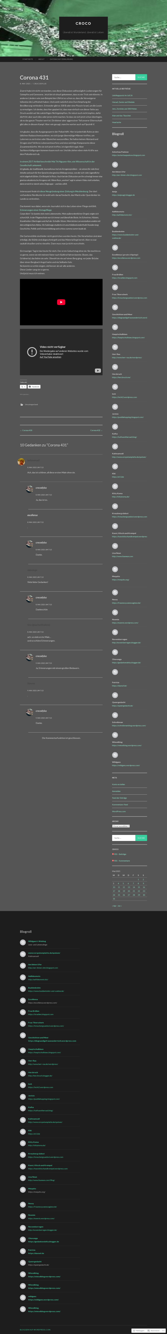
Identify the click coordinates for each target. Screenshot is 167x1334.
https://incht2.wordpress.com (124, 397)
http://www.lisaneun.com (122, 556)
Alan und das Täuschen (121, 115)
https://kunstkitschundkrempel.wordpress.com (131, 536)
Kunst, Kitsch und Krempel (40, 1165)
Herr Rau (32, 1060)
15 (139, 887)
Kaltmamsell (34, 1119)
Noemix (31, 1215)
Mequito (32, 1188)
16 (144, 887)
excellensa (32, 515)
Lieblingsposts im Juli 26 (122, 95)
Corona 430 (26, 430)
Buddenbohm (34, 988)
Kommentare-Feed (120, 804)
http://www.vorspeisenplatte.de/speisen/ (129, 457)
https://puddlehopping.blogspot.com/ (128, 417)
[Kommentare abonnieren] (113, 860)
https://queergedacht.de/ (122, 705)
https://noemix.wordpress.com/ (125, 623)
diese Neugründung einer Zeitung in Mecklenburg (64, 191)
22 (139, 891)
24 (114, 895)
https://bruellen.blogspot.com (124, 278)
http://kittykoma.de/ (120, 496)
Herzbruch (33, 1072)
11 (119, 887)
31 (114, 898)
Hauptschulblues (36, 1049)
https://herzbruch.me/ (121, 377)
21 (134, 891)
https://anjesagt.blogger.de (123, 195)
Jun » (120, 906)
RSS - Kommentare (122, 860)
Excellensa (33, 999)
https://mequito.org (120, 579)
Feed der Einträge (119, 798)
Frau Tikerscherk (36, 1022)
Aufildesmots (34, 976)
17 (114, 891)
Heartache (116, 122)
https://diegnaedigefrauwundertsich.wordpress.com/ (134, 317)
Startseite (28, 59)
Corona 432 (96, 430)
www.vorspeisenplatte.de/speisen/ (44, 953)
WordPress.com (119, 811)
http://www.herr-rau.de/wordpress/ (127, 357)
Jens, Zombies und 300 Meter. (124, 109)
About (41, 59)
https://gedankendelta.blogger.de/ (126, 662)
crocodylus (39, 84)
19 (124, 891)
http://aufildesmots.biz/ (122, 215)
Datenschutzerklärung (61, 59)
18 (119, 891)
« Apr (114, 906)
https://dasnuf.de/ (119, 685)
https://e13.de (118, 477)
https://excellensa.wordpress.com (126, 258)
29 (139, 895)
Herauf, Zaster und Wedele (123, 102)
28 (134, 895)
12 (124, 887)
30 (144, 895)
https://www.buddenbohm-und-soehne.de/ (46, 991)
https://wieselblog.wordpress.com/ (127, 745)
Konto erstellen (118, 784)
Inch (30, 1084)
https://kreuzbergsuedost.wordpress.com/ (130, 298)
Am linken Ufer (35, 964)
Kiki (30, 1130)
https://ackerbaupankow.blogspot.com (128, 155)
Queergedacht (35, 1261)
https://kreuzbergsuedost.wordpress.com (129, 516)
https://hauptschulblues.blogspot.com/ (128, 337)
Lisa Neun (32, 1177)
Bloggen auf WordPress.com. (35, 1330)
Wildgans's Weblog (37, 941)
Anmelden (116, 791)
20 (129, 891)
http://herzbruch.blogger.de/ (40, 1075)
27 (129, 895)
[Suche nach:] (129, 77)
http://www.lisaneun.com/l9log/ (41, 1180)
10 (114, 887)
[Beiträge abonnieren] (113, 854)
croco (83, 23)
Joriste (31, 1095)
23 (144, 891)
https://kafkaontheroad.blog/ (124, 437)
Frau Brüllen (33, 1011)
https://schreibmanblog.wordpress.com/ (129, 725)
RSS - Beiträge (120, 854)
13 (129, 887)
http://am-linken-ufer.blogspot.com (127, 175)
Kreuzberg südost (36, 1153)
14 (134, 887)
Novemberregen (35, 1226)
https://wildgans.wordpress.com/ (126, 765)
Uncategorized (31, 404)
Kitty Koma (33, 1142)
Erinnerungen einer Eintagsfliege (36, 210)
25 (119, 895)
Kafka (31, 1107)
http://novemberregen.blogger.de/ (126, 642)
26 (124, 895)
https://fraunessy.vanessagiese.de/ (126, 603)
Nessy (31, 1203)
